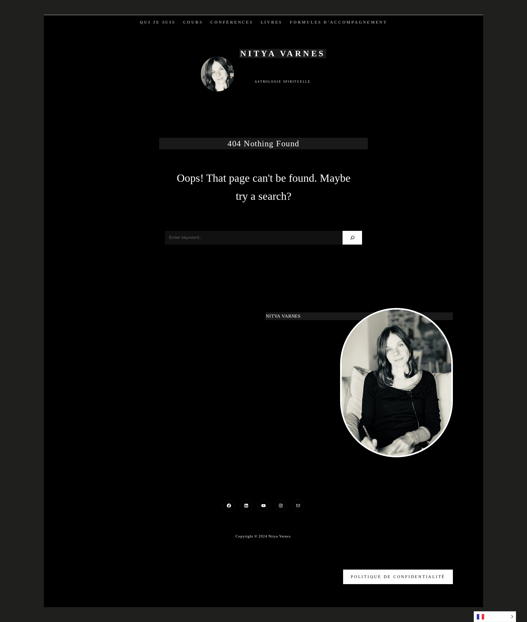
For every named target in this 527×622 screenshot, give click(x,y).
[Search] (352, 237)
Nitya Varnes (283, 53)
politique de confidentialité (398, 577)
